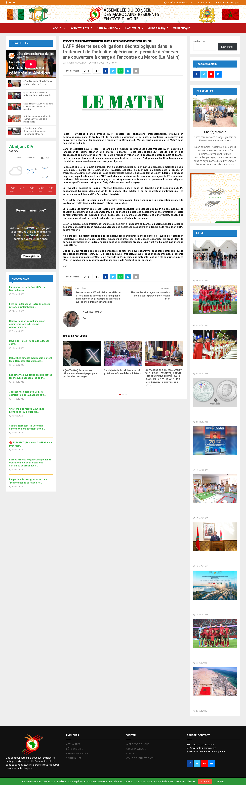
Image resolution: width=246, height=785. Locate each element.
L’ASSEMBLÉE (133, 28)
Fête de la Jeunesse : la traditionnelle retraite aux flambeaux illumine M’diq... (209, 366)
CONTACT (132, 753)
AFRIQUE (79, 41)
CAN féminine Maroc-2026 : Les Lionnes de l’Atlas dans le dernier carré (214, 655)
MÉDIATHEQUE (181, 28)
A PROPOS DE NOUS (137, 744)
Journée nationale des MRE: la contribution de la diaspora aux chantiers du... (212, 607)
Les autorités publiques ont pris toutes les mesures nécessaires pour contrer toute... (214, 559)
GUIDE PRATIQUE (158, 28)
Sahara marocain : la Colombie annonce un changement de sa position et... (212, 703)
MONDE (108, 41)
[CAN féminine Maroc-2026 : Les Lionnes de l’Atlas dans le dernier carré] (215, 633)
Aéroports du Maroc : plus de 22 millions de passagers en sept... (213, 275)
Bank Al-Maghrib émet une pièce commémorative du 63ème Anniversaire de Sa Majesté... (213, 414)
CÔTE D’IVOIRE (74, 748)
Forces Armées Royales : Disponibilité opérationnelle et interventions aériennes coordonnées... (30, 462)
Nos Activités (20, 278)
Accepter (205, 781)
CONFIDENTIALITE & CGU (140, 758)
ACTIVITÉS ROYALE (81, 28)
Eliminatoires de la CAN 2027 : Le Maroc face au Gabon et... (214, 320)
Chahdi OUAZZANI (77, 62)
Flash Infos (97, 41)
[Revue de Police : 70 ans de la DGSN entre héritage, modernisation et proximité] (215, 440)
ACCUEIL (58, 28)
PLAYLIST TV (20, 43)
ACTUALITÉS (68, 41)
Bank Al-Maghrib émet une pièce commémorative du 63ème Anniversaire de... (27, 324)
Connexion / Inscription (229, 2)
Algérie (88, 41)
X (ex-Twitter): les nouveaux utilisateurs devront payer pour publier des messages (80, 373)
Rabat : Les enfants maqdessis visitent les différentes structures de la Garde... (212, 511)
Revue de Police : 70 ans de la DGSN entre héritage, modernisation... (212, 463)
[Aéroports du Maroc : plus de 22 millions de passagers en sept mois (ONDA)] (215, 254)
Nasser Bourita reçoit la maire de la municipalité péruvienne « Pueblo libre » (151, 295)
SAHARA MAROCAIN (108, 28)
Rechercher (199, 41)
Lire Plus (219, 781)
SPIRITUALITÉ (73, 758)
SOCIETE (147, 41)
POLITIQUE (118, 41)
